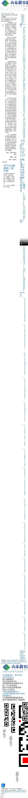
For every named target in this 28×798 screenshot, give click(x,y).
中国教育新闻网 (14, 660)
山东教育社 (14, 662)
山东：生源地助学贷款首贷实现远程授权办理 (24, 282)
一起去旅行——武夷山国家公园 (24, 267)
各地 (6, 13)
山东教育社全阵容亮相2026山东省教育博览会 (24, 253)
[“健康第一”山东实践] (23, 141)
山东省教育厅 (21, 660)
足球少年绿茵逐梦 (24, 216)
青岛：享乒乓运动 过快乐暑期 (24, 207)
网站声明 (10, 671)
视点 (23, 220)
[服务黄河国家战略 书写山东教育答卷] (23, 18)
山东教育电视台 (17, 663)
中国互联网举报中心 (10, 691)
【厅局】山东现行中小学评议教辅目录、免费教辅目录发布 (24, 79)
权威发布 (23, 24)
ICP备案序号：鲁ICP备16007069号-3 (12, 676)
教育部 (8, 660)
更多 (21, 26)
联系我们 (20, 671)
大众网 (4, 663)
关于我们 (15, 671)
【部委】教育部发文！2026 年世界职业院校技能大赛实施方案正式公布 (24, 39)
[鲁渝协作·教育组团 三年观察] (23, 652)
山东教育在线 (9, 663)
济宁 (9, 13)
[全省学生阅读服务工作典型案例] (23, 657)
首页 (2, 13)
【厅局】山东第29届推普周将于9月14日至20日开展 (24, 60)
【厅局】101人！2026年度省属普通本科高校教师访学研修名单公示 (24, 100)
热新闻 (23, 292)
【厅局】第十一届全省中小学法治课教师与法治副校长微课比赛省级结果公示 (24, 125)
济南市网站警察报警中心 (7, 792)
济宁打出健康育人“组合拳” (9, 168)
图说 (23, 145)
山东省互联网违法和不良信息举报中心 (13, 694)
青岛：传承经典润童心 (24, 197)
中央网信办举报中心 (21, 790)
